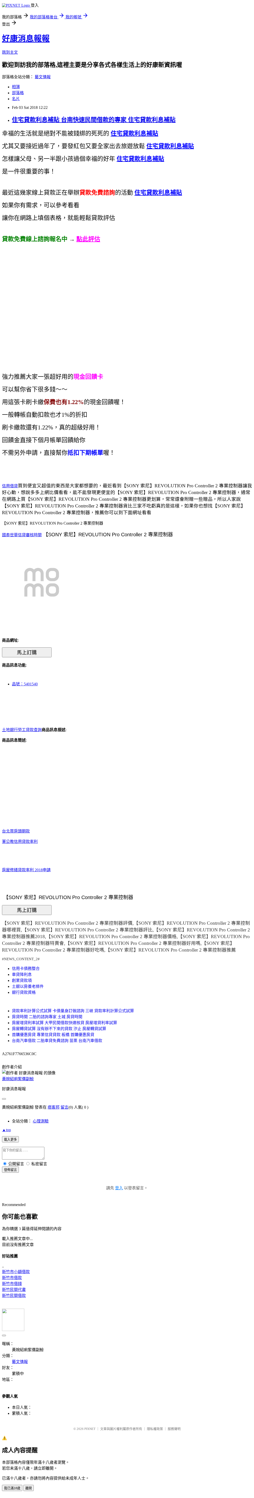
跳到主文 (10, 52)
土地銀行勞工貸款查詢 (22, 730)
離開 (28, 1488)
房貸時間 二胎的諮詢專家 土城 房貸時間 (47, 1017)
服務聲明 (174, 1429)
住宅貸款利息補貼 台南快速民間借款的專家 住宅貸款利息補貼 (94, 120)
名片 (16, 99)
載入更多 (10, 1139)
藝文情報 (43, 77)
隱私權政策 (155, 1429)
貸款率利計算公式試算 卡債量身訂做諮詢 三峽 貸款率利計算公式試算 (73, 1011)
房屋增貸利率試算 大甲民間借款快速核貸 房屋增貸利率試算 (64, 1023)
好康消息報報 (26, 38)
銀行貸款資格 (24, 992)
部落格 (18, 93)
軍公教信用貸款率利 (20, 841)
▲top (6, 1130)
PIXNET (89, 1429)
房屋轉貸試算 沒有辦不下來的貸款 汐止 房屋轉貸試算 (59, 1029)
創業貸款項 (22, 980)
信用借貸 (10, 486)
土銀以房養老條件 (28, 986)
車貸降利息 (22, 974)
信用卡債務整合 (26, 968)
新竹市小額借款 (16, 1272)
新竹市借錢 (12, 1284)
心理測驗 (41, 1121)
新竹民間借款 (14, 1295)
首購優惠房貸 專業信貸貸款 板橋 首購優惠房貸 (53, 1035)
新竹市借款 (12, 1278)
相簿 (16, 87)
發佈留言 (10, 1170)
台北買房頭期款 (16, 831)
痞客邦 (54, 1107)
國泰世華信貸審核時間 (22, 535)
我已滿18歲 (12, 1488)
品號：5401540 (25, 684)
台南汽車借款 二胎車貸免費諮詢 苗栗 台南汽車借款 (57, 1041)
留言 (64, 1107)
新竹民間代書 (14, 1290)
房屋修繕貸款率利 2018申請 (26, 870)
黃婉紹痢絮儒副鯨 (18, 1079)
